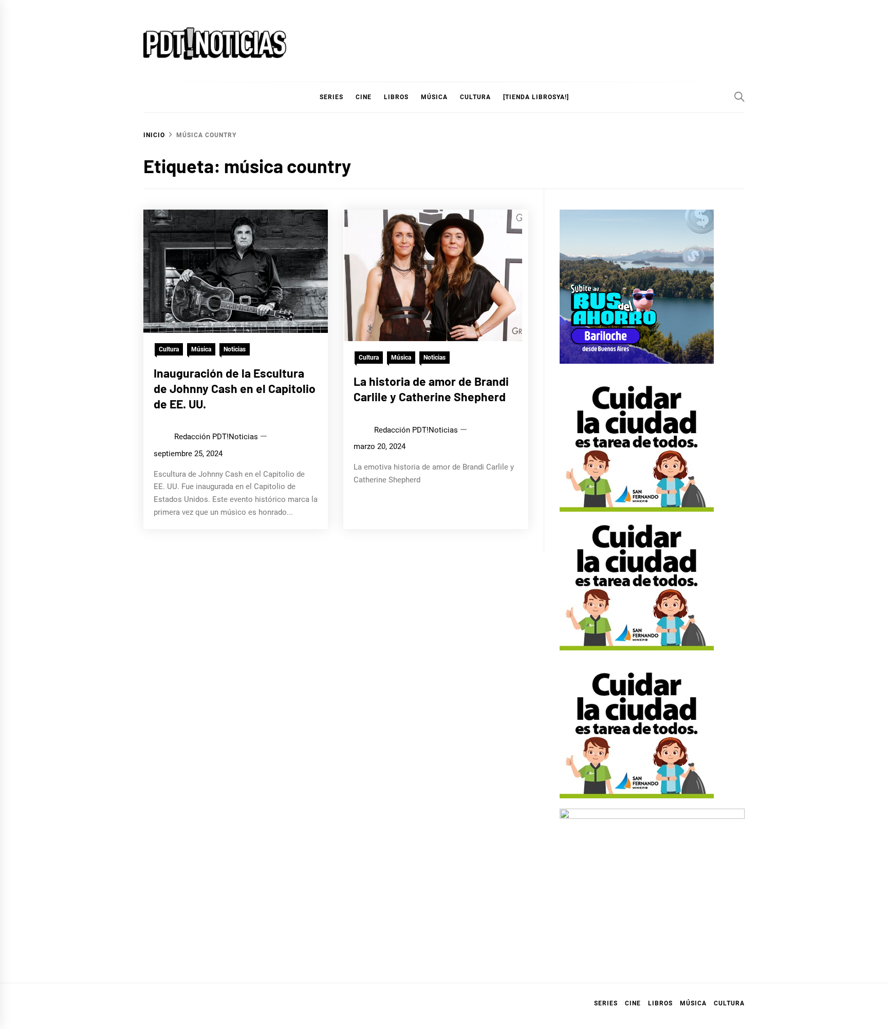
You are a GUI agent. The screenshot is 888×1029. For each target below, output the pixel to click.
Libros (660, 1003)
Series (606, 1003)
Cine (364, 97)
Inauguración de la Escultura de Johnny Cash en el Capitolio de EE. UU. (235, 388)
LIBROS (396, 97)
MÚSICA (434, 97)
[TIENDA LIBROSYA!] (536, 97)
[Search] (739, 96)
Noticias (235, 349)
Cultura (475, 97)
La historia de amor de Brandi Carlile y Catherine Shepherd (431, 389)
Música (201, 349)
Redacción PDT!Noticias (216, 436)
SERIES (331, 97)
